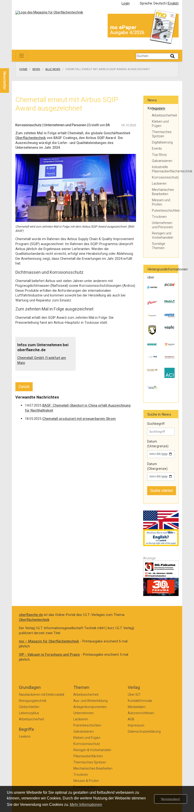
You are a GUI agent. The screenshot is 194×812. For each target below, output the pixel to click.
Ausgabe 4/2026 (127, 32)
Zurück (24, 387)
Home (23, 69)
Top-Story (159, 154)
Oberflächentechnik (30, 137)
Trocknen (159, 216)
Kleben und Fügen (160, 123)
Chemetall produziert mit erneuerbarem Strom (79, 418)
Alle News (52, 69)
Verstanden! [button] (170, 799)
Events (157, 148)
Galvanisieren (162, 160)
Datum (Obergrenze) (157, 466)
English (173, 3)
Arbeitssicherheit (163, 115)
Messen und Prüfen (161, 202)
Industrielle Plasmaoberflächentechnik (163, 169)
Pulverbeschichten (163, 210)
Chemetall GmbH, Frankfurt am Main (41, 360)
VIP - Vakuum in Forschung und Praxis (49, 654)
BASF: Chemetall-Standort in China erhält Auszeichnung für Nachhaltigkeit (78, 408)
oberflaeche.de (31, 614)
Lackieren (159, 183)
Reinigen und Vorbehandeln (162, 235)
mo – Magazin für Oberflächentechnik (49, 641)
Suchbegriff (156, 424)
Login (126, 3)
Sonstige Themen (158, 246)
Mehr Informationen (86, 805)
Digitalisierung (162, 142)
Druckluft (158, 109)
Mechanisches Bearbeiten (163, 192)
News (36, 69)
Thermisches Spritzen (162, 134)
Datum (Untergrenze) (157, 444)
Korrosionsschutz (163, 177)
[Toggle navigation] (21, 56)
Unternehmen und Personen (162, 225)
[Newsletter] (12, 63)
